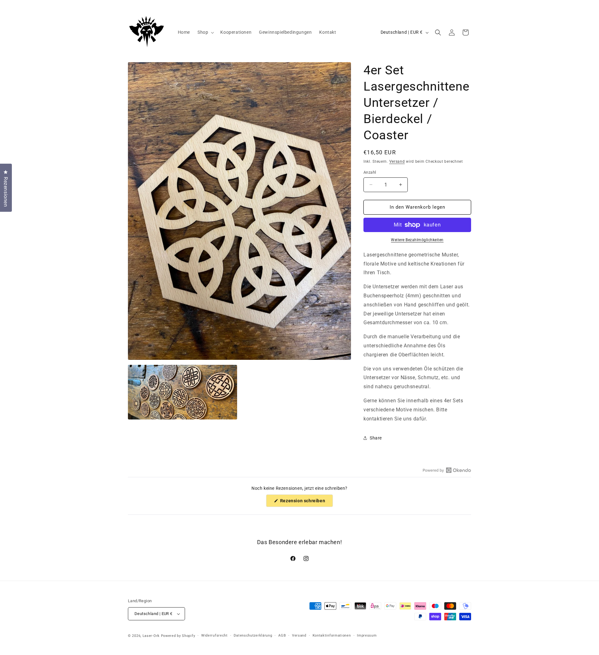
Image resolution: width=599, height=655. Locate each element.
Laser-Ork (151, 636)
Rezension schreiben (306, 502)
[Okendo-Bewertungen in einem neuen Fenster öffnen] (447, 470)
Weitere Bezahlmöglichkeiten (417, 240)
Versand (397, 161)
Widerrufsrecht (214, 635)
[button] (205, 32)
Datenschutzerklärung (253, 635)
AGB (282, 635)
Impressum (367, 635)
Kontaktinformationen (332, 635)
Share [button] (376, 437)
